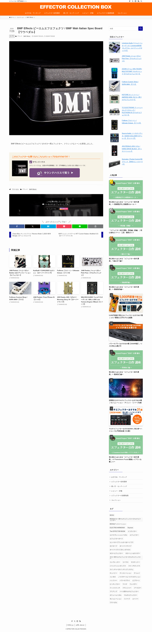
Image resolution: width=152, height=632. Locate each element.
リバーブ (127, 599)
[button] (16, 226)
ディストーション (125, 573)
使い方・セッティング (119, 486)
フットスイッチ (115, 588)
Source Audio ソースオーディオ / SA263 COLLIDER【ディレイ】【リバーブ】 (132, 135)
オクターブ (113, 546)
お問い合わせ (80, 625)
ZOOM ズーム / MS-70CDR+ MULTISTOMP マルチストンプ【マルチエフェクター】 (132, 71)
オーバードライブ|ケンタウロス (120, 550)
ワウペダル (15, 189)
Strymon (130, 528)
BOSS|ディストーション (118, 524)
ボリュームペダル (115, 595)
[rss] (138, 1)
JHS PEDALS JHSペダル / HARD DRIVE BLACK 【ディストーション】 (132, 148)
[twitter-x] (132, 1)
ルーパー (135, 599)
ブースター (137, 588)
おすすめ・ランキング (119, 477)
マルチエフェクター (130, 595)
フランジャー (127, 588)
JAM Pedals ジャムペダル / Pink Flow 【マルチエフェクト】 (132, 58)
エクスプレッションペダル (118, 535)
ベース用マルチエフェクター (129, 591)
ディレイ (137, 573)
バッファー (113, 580)
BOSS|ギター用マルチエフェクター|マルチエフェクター (125, 519)
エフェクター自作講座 (119, 481)
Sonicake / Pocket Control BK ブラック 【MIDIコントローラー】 (132, 161)
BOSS (112, 515)
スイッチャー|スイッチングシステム (121, 569)
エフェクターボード (116, 539)
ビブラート (136, 580)
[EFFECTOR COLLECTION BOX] (76, 7)
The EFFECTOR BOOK (117, 531)
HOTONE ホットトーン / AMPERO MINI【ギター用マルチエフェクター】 (132, 97)
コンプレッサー (115, 562)
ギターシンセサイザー (133, 553)
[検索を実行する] (140, 28)
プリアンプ (113, 591)
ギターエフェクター (116, 553)
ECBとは (70, 625)
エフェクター (134, 535)
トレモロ (113, 577)
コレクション (116, 500)
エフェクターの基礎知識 (119, 495)
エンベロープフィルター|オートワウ (121, 542)
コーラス (125, 562)
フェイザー (133, 584)
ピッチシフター (115, 584)
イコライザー (132, 531)
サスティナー (135, 562)
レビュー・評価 (116, 491)
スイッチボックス (134, 566)
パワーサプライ (125, 580)
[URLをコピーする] (95, 226)
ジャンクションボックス (118, 566)
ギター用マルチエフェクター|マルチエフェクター (125, 557)
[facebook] (129, 1)
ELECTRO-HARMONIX (117, 528)
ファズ (125, 584)
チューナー (113, 573)
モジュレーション (115, 599)
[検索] (141, 1)
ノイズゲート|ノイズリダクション (129, 577)
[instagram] (135, 1)
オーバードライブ (125, 546)
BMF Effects (27, 36)
